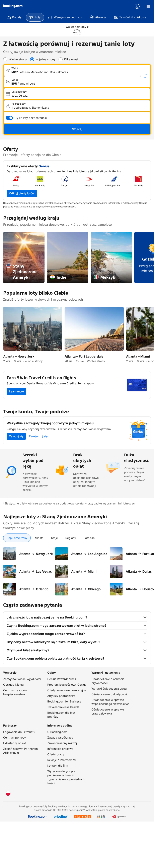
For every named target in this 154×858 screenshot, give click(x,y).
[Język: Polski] (8, 793)
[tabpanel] (77, 569)
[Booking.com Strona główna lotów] (12, 6)
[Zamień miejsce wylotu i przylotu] (145, 76)
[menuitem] (14, 17)
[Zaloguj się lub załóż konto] (137, 6)
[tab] (17, 538)
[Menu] (148, 6)
